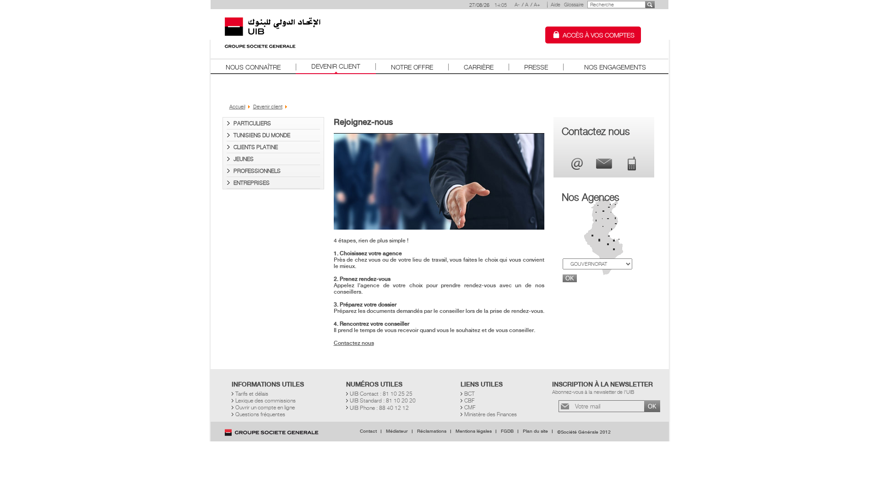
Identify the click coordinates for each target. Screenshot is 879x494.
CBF (469, 400)
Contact (368, 431)
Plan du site (535, 431)
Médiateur (397, 431)
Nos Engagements (615, 67)
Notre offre (412, 67)
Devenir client (335, 66)
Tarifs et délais (251, 393)
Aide (555, 4)
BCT (469, 393)
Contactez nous (354, 343)
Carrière (479, 67)
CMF (469, 407)
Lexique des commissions (265, 400)
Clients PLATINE (255, 147)
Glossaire (574, 4)
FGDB (507, 431)
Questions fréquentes (260, 414)
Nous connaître (253, 67)
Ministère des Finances (490, 414)
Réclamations (431, 431)
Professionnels (257, 170)
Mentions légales (474, 431)
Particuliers (252, 123)
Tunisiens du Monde (261, 135)
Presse (536, 67)
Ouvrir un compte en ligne (265, 407)
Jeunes (243, 159)
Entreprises (251, 182)
